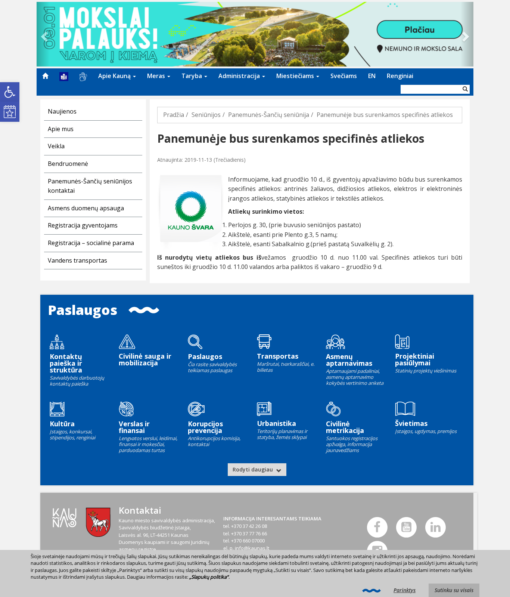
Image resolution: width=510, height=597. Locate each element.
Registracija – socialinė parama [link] (91, 243)
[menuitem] (45, 75)
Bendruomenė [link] (68, 164)
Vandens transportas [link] (77, 260)
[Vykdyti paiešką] (465, 89)
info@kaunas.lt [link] (252, 548)
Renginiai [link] (400, 76)
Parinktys (405, 590)
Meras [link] (157, 76)
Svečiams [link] (343, 76)
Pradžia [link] (173, 115)
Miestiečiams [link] (295, 76)
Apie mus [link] (61, 129)
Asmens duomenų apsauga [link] (86, 208)
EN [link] (372, 76)
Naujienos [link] (62, 111)
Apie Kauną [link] (115, 76)
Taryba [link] (192, 76)
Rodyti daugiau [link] (253, 469)
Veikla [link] (56, 146)
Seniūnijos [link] (206, 115)
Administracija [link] (239, 76)
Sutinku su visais (454, 590)
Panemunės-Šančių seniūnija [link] (268, 115)
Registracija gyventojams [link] (83, 225)
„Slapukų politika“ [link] (208, 576)
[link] (9, 92)
